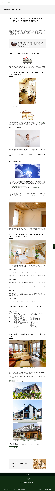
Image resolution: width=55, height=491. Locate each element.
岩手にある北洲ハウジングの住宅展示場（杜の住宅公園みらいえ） (27, 399)
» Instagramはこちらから (13, 447)
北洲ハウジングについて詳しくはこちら (23, 46)
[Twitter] (41, 454)
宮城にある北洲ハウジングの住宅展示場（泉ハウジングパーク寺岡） (27, 422)
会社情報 (5, 489)
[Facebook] (43, 454)
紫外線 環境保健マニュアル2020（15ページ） (19, 186)
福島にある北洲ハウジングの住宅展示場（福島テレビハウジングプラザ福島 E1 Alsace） (27, 440)
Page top (27, 474)
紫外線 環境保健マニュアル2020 (36, 195)
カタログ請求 (13, 489)
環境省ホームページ (41, 122)
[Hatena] (44, 454)
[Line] (45, 454)
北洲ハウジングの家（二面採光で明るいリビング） (27, 367)
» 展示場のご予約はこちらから (14, 380)
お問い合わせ (9, 489)
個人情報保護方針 (23, 489)
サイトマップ (18, 489)
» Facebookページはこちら (13, 446)
